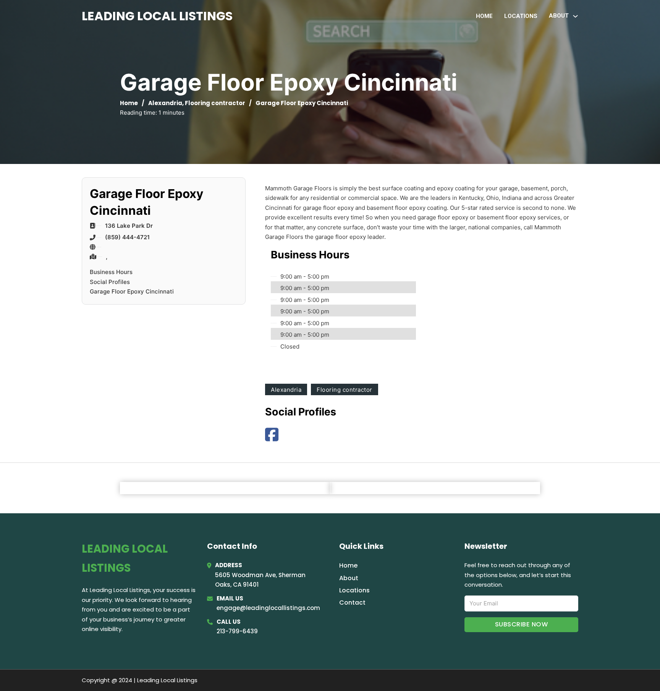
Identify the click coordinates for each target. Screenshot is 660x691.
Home (484, 16)
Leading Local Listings (157, 15)
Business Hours (111, 272)
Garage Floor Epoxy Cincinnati (132, 291)
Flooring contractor (215, 103)
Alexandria (165, 103)
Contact (352, 602)
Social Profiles (110, 281)
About (348, 578)
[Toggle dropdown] (575, 16)
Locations (520, 16)
